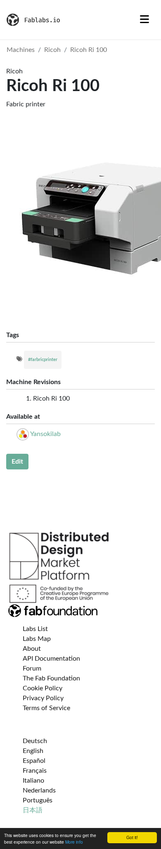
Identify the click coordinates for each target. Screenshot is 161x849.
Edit (17, 461)
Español (34, 761)
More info (74, 842)
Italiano (33, 780)
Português (37, 800)
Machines (21, 50)
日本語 (33, 810)
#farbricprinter (42, 359)
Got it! (132, 837)
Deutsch (35, 741)
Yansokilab (45, 434)
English (33, 751)
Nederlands (39, 790)
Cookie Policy (42, 688)
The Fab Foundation (51, 678)
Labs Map (37, 639)
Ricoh (52, 50)
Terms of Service (46, 708)
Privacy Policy (43, 698)
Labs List (35, 629)
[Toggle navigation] (144, 20)
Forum (32, 668)
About (32, 648)
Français (35, 770)
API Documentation (51, 658)
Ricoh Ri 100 (88, 50)
